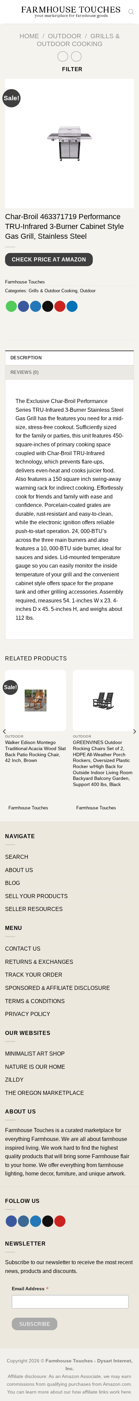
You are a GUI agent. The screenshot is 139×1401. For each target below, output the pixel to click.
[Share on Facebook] (23, 306)
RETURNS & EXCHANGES (39, 962)
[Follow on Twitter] (35, 1221)
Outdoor (64, 36)
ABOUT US (19, 870)
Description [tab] (25, 357)
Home (29, 36)
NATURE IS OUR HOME (35, 1067)
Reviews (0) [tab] (24, 372)
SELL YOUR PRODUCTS (36, 896)
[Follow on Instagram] (23, 1221)
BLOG (12, 883)
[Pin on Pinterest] (59, 306)
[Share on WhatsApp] (11, 306)
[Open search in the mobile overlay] (131, 12)
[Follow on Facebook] (11, 1221)
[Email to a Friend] (47, 306)
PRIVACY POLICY (27, 1014)
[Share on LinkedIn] (72, 306)
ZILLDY (14, 1080)
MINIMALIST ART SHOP (35, 1054)
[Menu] (9, 11)
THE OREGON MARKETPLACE (44, 1093)
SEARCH (16, 857)
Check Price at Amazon (49, 259)
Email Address (30, 1289)
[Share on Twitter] (35, 306)
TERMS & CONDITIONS (35, 1001)
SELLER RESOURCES (34, 909)
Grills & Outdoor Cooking (53, 290)
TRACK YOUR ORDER (33, 975)
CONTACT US (22, 949)
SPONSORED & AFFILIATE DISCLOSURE (57, 988)
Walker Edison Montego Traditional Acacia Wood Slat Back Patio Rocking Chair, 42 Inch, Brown (35, 751)
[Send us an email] (47, 1221)
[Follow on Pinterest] (59, 1221)
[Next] (134, 745)
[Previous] (4, 745)
